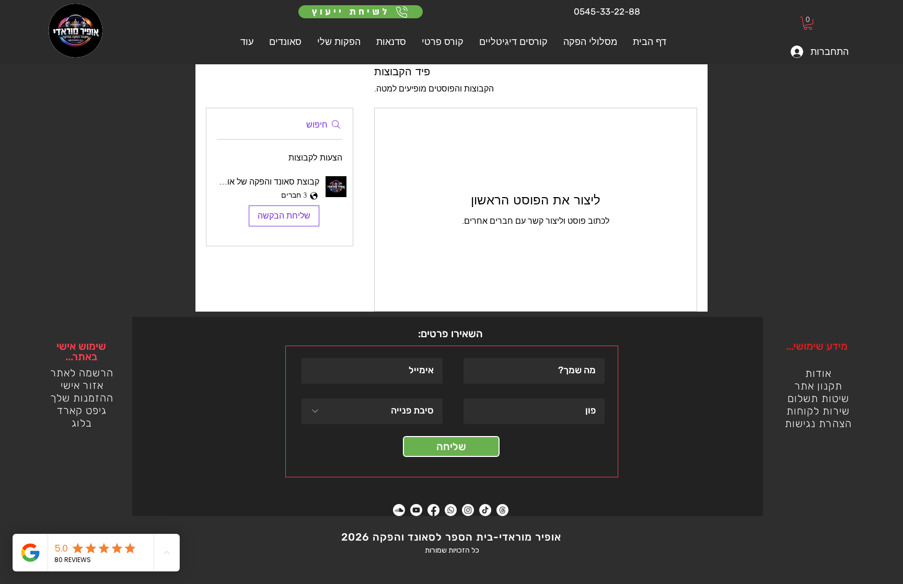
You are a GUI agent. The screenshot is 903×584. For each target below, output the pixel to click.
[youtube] (416, 510)
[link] (808, 23)
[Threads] (502, 510)
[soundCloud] (399, 510)
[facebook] (433, 510)
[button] (442, 41)
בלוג (82, 423)
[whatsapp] (451, 510)
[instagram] (468, 510)
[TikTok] (485, 510)
